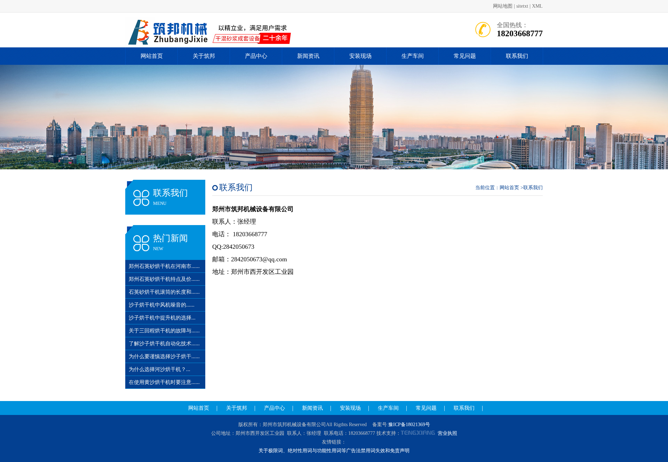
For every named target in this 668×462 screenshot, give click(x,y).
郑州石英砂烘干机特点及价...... (164, 279)
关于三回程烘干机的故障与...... (164, 330)
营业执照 (447, 433)
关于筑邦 (204, 56)
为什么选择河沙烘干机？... (159, 369)
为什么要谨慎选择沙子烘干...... (164, 356)
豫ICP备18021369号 (409, 424)
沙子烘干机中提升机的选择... (162, 318)
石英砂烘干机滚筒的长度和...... (164, 292)
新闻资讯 (308, 56)
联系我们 (517, 56)
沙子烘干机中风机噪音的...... (161, 305)
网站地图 (502, 6)
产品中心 (256, 56)
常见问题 (465, 56)
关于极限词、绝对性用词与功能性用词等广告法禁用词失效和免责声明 (334, 450)
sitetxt (522, 6)
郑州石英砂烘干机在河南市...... (164, 266)
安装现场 (360, 56)
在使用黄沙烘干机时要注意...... (164, 382)
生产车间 (412, 56)
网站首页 (152, 56)
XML (537, 6)
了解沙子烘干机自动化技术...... (164, 343)
